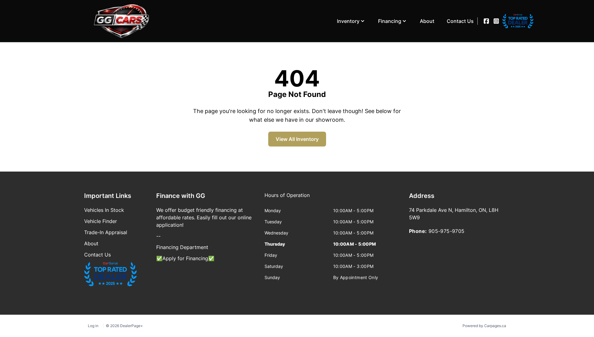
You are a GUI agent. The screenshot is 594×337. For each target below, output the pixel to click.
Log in (93, 325)
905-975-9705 (446, 231)
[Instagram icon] (496, 21)
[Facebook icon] (486, 21)
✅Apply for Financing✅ (185, 258)
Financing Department (182, 247)
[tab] (287, 198)
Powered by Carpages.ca (484, 325)
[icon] (506, 21)
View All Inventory (297, 139)
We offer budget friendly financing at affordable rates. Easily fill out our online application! (204, 217)
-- (158, 236)
